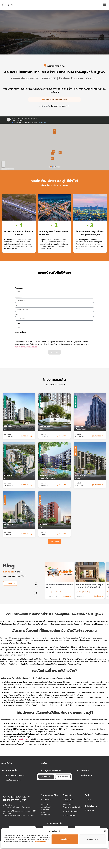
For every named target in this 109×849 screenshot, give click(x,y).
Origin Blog (56, 592)
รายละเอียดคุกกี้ (92, 839)
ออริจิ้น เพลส (80, 475)
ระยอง (6, 429)
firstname (19, 288)
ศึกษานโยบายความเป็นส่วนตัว (26, 347)
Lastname (19, 297)
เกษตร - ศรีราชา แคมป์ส (47, 478)
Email (17, 306)
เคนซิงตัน (8, 426)
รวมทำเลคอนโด (44, 106)
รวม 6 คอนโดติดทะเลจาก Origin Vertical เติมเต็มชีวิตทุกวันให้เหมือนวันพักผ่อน (89, 587)
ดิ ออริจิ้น (43, 524)
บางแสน (77, 478)
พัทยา (6, 527)
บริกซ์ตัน (8, 475)
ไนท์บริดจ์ (79, 426)
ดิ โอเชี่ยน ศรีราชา (80, 429)
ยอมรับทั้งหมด (65, 839)
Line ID (18, 324)
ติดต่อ (87, 795)
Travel (62, 592)
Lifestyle (49, 592)
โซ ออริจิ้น (8, 524)
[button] (105, 831)
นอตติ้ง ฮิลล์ (44, 426)
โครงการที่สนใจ (20, 333)
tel (16, 315)
